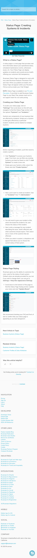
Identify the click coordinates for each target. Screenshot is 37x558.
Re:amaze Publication (7, 434)
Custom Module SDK (7, 420)
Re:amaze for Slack (7, 486)
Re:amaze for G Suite (7, 484)
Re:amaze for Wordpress (8, 481)
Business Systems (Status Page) (13, 334)
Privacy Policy (5, 443)
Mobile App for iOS (6, 513)
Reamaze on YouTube (7, 529)
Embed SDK (4, 417)
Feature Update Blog (7, 432)
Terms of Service (6, 441)
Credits (3, 447)
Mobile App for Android (8, 515)
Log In (3, 402)
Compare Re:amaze (7, 451)
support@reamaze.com (8, 543)
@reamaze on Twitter (7, 526)
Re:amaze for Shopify (7, 475)
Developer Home (6, 415)
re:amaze (22, 384)
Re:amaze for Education (8, 463)
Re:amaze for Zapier (7, 494)
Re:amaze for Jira (6, 488)
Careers (3, 439)
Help (2, 406)
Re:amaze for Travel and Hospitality (11, 465)
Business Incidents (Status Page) (13, 347)
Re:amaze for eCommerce (8, 461)
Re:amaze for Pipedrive (8, 492)
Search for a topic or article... (11, 9)
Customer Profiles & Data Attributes (15, 350)
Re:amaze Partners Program (9, 449)
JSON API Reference (7, 422)
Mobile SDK (4, 418)
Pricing (3, 398)
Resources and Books (7, 438)
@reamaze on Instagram (8, 527)
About (3, 404)
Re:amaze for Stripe (7, 483)
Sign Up (3, 400)
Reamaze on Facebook (8, 524)
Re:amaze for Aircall (7, 490)
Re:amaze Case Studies (8, 436)
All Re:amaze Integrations (8, 504)
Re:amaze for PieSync (7, 496)
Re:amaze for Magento (8, 479)
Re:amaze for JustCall (7, 498)
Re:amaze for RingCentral (8, 500)
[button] (32, 553)
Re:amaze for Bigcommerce (9, 477)
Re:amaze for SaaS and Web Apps (11, 460)
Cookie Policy (5, 445)
